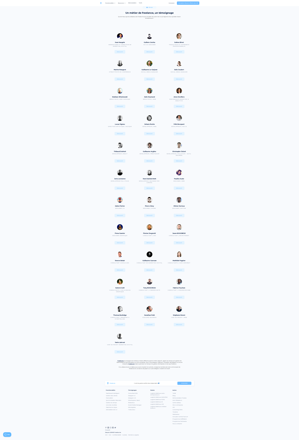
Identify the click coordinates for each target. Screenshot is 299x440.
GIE (174, 407)
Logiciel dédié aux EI (156, 402)
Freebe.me (120, 361)
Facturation (109, 398)
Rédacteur (131, 402)
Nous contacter (177, 423)
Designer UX (132, 398)
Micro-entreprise (178, 405)
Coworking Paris (177, 409)
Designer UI (131, 395)
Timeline (175, 412)
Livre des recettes (111, 405)
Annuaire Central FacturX (180, 416)
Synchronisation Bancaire (113, 400)
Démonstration (132, 3)
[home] (101, 3)
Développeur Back (134, 400)
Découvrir (120, 52)
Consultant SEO (133, 393)
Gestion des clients (111, 395)
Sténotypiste (132, 407)
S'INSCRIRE (184, 383)
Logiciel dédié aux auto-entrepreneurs (157, 394)
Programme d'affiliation (180, 419)
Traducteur (131, 409)
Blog (174, 395)
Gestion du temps (111, 402)
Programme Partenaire (180, 421)
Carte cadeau (177, 402)
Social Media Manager (135, 405)
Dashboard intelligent (112, 393)
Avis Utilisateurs (177, 400)
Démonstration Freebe (179, 398)
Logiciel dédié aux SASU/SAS (158, 397)
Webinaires (176, 414)
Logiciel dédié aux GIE (157, 404)
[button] (110, 3)
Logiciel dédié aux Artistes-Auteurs (158, 407)
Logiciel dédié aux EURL (157, 399)
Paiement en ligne (111, 407)
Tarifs (140, 3)
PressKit (107, 430)
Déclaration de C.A (111, 409)
